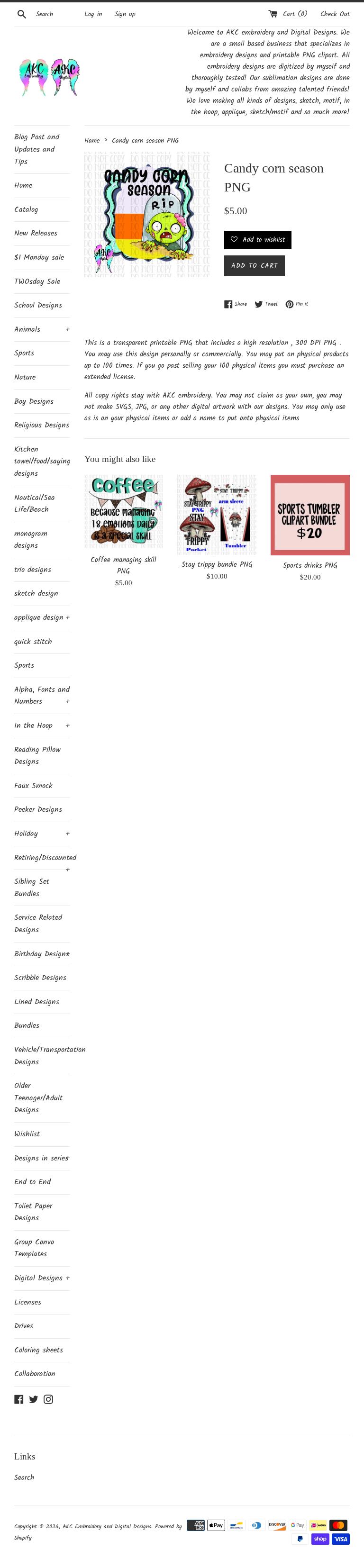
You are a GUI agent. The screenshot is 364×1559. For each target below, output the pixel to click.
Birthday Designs (42, 954)
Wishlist (27, 1134)
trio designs (32, 570)
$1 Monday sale (39, 257)
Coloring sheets (38, 1350)
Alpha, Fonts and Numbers (42, 696)
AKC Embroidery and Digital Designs (107, 1526)
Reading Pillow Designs (37, 756)
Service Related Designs (38, 924)
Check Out (335, 14)
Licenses (27, 1302)
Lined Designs (36, 1002)
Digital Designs (42, 1278)
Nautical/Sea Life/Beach (34, 504)
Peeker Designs (38, 810)
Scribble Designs (40, 978)
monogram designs (30, 540)
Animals (42, 329)
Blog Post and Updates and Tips (36, 149)
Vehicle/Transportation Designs (42, 1056)
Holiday (42, 834)
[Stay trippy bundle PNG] (216, 515)
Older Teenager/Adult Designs (38, 1098)
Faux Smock (33, 786)
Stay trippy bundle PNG (217, 565)
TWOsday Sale (37, 282)
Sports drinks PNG (310, 565)
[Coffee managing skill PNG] (124, 512)
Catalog (26, 210)
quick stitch (33, 642)
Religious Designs (41, 425)
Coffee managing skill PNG (123, 565)
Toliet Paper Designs (33, 1212)
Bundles (26, 1026)
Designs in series (42, 1158)
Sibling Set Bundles (31, 888)
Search (24, 1478)
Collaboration (34, 1374)
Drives (23, 1326)
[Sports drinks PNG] (310, 515)
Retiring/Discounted (42, 861)
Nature (25, 377)
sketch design (36, 593)
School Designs (38, 305)
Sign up (125, 14)
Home (23, 185)
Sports (24, 353)
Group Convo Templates (34, 1248)
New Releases (35, 233)
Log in (93, 14)
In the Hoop (42, 726)
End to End (32, 1182)
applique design (42, 618)
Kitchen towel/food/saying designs (42, 462)
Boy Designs (34, 402)
